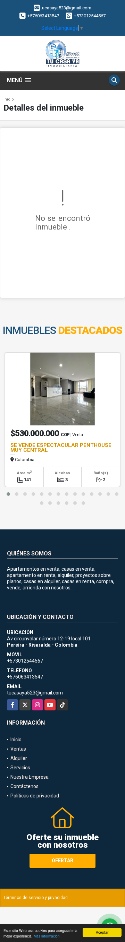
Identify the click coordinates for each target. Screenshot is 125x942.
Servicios (20, 767)
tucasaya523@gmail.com (35, 692)
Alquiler (18, 758)
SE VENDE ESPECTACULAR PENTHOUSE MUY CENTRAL (61, 447)
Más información (47, 936)
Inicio (8, 99)
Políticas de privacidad (34, 795)
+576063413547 (43, 15)
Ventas (18, 749)
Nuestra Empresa (29, 777)
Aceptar (102, 932)
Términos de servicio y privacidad (35, 897)
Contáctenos (24, 786)
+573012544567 (90, 15)
